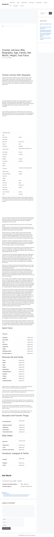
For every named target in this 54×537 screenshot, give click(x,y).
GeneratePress (32, 535)
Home (18, 2)
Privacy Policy (12, 2)
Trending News (39, 2)
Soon (23, 462)
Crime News (31, 2)
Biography (5, 492)
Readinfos (5, 4)
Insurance (45, 2)
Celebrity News (24, 2)
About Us (22, 5)
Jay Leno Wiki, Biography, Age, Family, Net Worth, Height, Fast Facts (15, 495)
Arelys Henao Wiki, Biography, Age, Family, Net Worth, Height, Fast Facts (16, 494)
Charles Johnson (6, 493)
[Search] (50, 13)
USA (10, 5)
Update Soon (30, 342)
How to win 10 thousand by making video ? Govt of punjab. (46, 35)
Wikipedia (21, 194)
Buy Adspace (15, 5)
